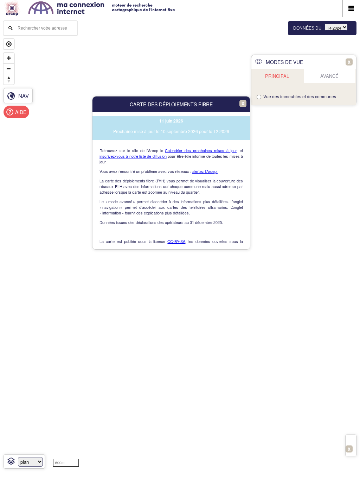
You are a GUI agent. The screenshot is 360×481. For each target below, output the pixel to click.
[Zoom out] (9, 68)
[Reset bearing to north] (9, 79)
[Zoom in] (9, 58)
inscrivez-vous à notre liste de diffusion (133, 156)
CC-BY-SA (176, 241)
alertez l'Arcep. (205, 171)
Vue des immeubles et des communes (299, 96)
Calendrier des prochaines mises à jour (201, 150)
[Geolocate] (9, 44)
